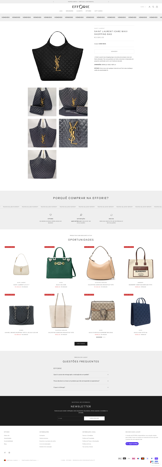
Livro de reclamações (44, 444)
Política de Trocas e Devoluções (90, 441)
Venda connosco (43, 438)
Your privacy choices (87, 447)
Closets (79, 11)
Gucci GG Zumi (61, 284)
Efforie (88, 11)
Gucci (61, 282)
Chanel (21, 330)
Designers (69, 11)
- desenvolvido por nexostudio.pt (83, 460)
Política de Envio (86, 444)
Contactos (42, 435)
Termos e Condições (87, 435)
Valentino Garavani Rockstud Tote (101, 284)
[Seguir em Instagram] (9, 452)
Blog (5, 444)
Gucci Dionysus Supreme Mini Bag (101, 332)
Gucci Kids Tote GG (140, 332)
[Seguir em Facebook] (5, 452)
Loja (61, 11)
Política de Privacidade (88, 438)
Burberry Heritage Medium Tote (140, 284)
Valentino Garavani (101, 282)
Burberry (140, 282)
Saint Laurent (99, 28)
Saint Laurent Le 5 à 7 (21, 284)
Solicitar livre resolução (45, 447)
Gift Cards (99, 11)
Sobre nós (6, 435)
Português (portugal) (29, 460)
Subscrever (94, 418)
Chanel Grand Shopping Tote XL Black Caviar (21, 332)
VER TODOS (81, 343)
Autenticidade (7, 438)
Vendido (114, 51)
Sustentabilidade (8, 441)
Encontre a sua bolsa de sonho (47, 441)
